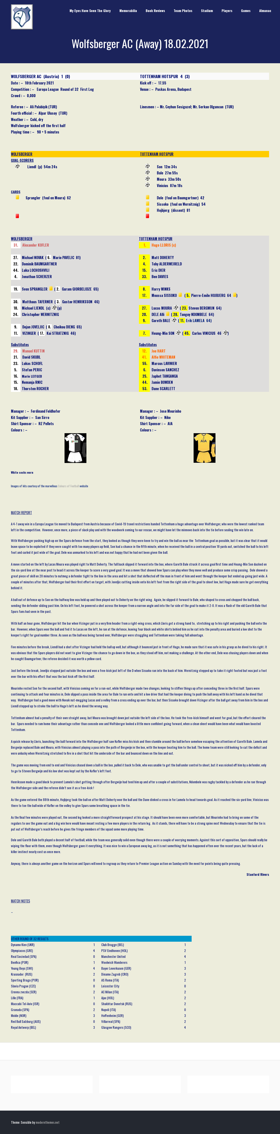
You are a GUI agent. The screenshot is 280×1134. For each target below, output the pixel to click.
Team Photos (183, 10)
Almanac (265, 10)
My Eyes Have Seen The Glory (90, 10)
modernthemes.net (48, 1122)
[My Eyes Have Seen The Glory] (22, 28)
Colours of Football (68, 486)
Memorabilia (128, 10)
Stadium (207, 10)
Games (245, 10)
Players (227, 10)
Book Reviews (155, 10)
